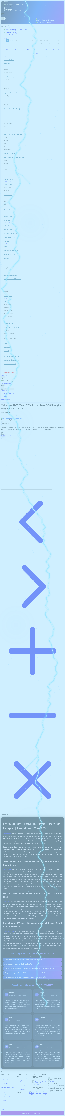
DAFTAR (51, 20)
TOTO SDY (4, 1105)
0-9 (58, 44)
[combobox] (8, 382)
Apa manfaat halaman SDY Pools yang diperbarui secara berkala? (25, 977)
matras (6, 241)
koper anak (8, 195)
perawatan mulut (8, 316)
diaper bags (8, 216)
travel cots (7, 213)
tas (4, 66)
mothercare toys (8, 367)
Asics (7, 53)
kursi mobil (8, 199)
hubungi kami (20, 1081)
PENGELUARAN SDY (7, 1088)
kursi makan (8, 296)
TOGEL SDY (4, 1083)
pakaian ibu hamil (10, 153)
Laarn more (21, 420)
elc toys (6, 370)
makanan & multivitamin (12, 279)
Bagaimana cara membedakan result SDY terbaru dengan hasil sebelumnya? (29, 968)
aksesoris (6, 126)
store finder (18, 32)
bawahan (6, 115)
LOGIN (49, 19)
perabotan (7, 237)
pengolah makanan (10, 275)
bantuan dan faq (21, 1085)
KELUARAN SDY (6, 1079)
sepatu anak (7, 99)
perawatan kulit (7, 304)
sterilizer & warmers (11, 250)
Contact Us (49, 22)
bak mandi (7, 347)
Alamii (36, 49)
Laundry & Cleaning (9, 333)
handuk (6, 351)
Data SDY (6, 901)
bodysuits (6, 88)
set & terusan (7, 82)
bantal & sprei (9, 230)
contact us (17, 34)
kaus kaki (6, 104)
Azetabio (36, 53)
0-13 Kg (6, 201)
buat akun (6, 395)
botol (5, 246)
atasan (5, 112)
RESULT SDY (5, 1100)
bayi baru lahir (7, 187)
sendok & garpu (8, 270)
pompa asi (6, 285)
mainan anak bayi (10, 364)
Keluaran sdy (7, 833)
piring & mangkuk (8, 268)
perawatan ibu (9, 323)
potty (5, 343)
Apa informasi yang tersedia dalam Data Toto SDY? (20, 964)
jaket (5, 146)
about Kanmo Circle (22, 29)
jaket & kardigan (8, 123)
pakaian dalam (7, 149)
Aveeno (17, 53)
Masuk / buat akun (9, 393)
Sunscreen (6, 307)
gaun (5, 117)
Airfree (27, 49)
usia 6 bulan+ (7, 190)
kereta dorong (8, 184)
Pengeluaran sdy (8, 931)
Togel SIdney (7, 869)
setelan (5, 120)
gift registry (18, 10)
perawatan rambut (8, 313)
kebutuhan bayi (9, 77)
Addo (7, 49)
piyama (6, 85)
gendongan (7, 209)
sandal (5, 101)
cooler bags (6, 291)
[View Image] (1, 813)
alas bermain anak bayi (11, 360)
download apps (18, 4)
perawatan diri (7, 319)
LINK (2, 1109)
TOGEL (3, 1092)
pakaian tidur (7, 80)
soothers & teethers (10, 254)
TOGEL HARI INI (6, 1096)
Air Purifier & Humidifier (10, 339)
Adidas (17, 49)
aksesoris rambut (8, 72)
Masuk (3, 377)
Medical (6, 336)
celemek (6, 258)
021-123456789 (21, 1089)
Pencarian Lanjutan (6, 383)
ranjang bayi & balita (11, 233)
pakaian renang (9, 131)
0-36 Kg (6, 204)
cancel (3, 385)
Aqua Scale (56, 49)
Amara (45, 49)
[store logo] (13, 26)
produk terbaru (9, 60)
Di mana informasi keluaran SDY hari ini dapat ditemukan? (23, 959)
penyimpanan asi (8, 288)
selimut (6, 226)
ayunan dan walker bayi (12, 356)
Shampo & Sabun (8, 310)
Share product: (4, 437)
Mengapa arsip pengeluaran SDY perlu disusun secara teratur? (24, 973)
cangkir (6, 265)
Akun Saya (4, 375)
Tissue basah (7, 330)
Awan (26, 53)
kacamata (6, 69)
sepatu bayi (6, 96)
